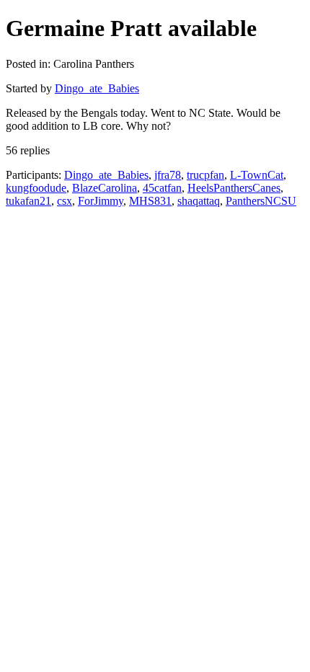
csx (64, 201)
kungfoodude (36, 188)
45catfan (162, 188)
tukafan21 (28, 201)
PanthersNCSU (261, 201)
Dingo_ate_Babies (97, 88)
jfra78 (167, 175)
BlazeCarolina (104, 188)
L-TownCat (256, 175)
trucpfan (205, 175)
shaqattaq (198, 201)
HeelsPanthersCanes (233, 188)
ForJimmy (100, 201)
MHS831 (150, 201)
